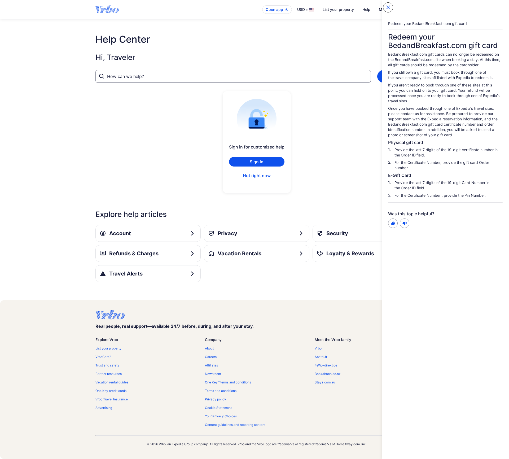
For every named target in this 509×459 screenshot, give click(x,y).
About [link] (209, 348)
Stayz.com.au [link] (325, 382)
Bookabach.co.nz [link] (328, 374)
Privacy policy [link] (215, 399)
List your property (338, 9)
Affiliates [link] (211, 365)
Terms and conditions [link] (220, 391)
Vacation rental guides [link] (111, 382)
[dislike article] (404, 223)
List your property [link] (108, 348)
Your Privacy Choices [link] (221, 416)
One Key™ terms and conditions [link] (228, 382)
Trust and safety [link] (107, 365)
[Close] (388, 7)
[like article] (393, 223)
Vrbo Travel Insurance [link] (111, 399)
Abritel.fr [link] (321, 357)
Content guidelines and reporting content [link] (235, 425)
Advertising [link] (103, 408)
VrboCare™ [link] (103, 357)
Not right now (257, 175)
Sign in (257, 161)
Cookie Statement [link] (218, 408)
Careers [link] (211, 357)
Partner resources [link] (108, 374)
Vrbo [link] (318, 348)
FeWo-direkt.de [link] (326, 365)
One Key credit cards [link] (110, 391)
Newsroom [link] (213, 374)
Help (366, 9)
